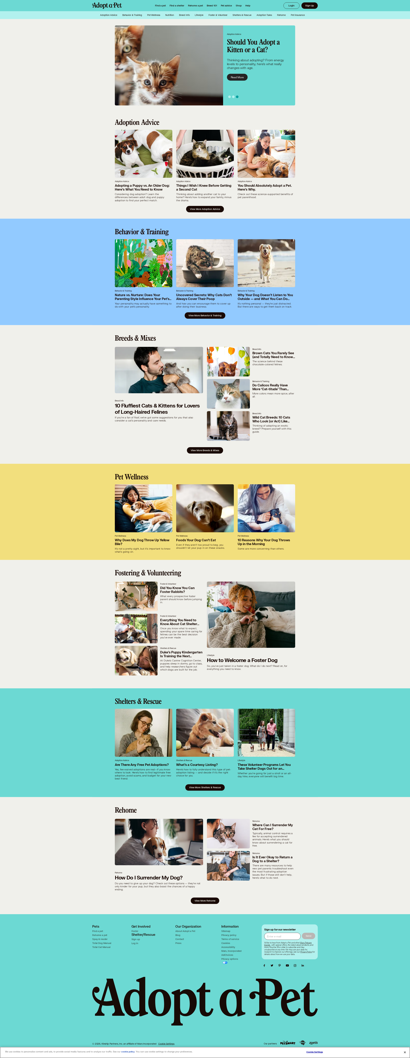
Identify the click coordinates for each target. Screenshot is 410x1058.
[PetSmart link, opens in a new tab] (288, 1043)
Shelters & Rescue (242, 15)
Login (291, 5)
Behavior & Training (132, 15)
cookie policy (128, 1051)
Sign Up (309, 5)
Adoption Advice (108, 15)
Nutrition (169, 15)
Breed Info (184, 15)
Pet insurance (298, 15)
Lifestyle (199, 15)
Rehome (281, 15)
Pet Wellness (153, 15)
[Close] (404, 1052)
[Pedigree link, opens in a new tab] (302, 1042)
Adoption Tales (264, 15)
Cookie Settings (166, 1043)
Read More (237, 77)
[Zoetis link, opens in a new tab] (313, 1043)
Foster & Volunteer (218, 15)
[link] (195, 5)
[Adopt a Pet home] (107, 5)
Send (308, 935)
